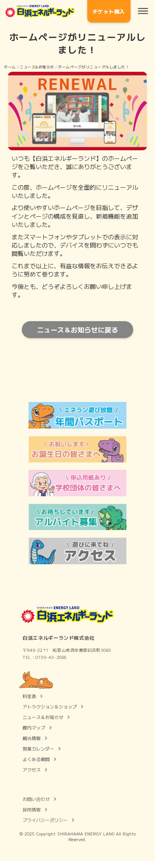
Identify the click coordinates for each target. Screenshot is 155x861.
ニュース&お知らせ (37, 66)
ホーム (10, 66)
